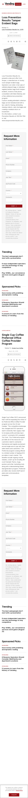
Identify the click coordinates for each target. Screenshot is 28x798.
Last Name (9, 152)
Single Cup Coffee (17, 348)
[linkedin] (11, 41)
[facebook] (8, 41)
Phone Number (10, 164)
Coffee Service (6, 330)
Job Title (9, 177)
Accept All (14, 794)
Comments (9, 197)
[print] (25, 41)
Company (8, 171)
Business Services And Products (11, 13)
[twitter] (14, 41)
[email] (19, 41)
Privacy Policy (19, 790)
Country (9, 190)
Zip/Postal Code (10, 184)
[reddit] (17, 41)
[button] (3, 4)
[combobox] (14, 193)
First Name (9, 145)
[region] (14, 791)
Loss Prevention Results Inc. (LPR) (12, 29)
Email (8, 158)
